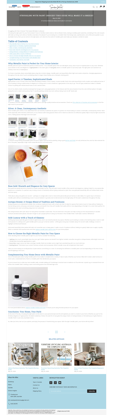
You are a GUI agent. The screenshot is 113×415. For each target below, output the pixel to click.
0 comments (68, 21)
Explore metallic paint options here (46, 229)
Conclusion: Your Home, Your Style (19, 59)
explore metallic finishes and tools (35, 307)
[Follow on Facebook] (50, 382)
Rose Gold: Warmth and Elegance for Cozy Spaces (23, 50)
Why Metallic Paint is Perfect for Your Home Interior (24, 44)
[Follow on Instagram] (55, 382)
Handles (10, 387)
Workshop (11, 382)
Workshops (12, 7)
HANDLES (26, 7)
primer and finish (70, 140)
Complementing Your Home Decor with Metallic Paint (24, 57)
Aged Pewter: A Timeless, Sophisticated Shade (22, 46)
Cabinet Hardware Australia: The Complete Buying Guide (23, 368)
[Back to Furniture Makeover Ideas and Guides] (56, 332)
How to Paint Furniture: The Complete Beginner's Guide (89, 368)
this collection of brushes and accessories (85, 102)
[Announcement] (56, 2)
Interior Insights (12, 390)
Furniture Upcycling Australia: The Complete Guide (55, 368)
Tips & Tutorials (37, 382)
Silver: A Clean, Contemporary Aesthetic (21, 48)
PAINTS (19, 7)
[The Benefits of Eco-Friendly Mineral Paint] (65, 332)
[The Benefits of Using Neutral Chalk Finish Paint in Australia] (48, 332)
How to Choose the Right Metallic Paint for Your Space (25, 55)
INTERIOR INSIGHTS (35, 7)
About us (35, 388)
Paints (10, 385)
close (10, 1)
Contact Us (36, 385)
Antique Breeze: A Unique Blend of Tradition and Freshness (26, 52)
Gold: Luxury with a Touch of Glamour (20, 54)
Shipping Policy (37, 391)
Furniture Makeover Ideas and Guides (53, 21)
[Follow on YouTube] (59, 382)
